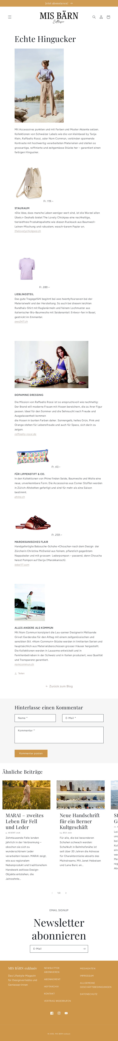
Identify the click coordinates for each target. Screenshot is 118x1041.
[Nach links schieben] (52, 893)
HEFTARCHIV (51, 986)
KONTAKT (49, 993)
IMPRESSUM (87, 975)
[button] (9, 17)
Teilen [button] (21, 673)
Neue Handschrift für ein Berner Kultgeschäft (79, 821)
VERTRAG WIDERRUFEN (57, 1001)
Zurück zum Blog (61, 686)
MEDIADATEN (87, 968)
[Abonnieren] (84, 949)
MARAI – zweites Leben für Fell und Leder (25, 821)
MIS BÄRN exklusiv (63, 1034)
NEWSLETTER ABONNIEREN (51, 970)
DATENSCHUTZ (88, 994)
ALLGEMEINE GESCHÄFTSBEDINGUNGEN (96, 985)
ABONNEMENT (52, 979)
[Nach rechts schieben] (66, 893)
